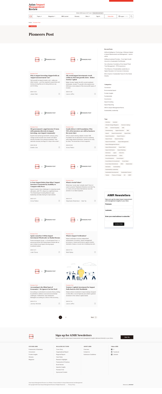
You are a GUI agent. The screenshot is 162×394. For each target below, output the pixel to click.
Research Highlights (61, 359)
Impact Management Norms (112, 144)
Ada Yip (83, 201)
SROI (122, 164)
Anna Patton (70, 147)
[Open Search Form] (131, 16)
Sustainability (116, 166)
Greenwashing (109, 130)
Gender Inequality (114, 127)
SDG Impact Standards (111, 155)
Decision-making (125, 125)
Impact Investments (110, 141)
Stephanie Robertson (73, 201)
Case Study (59, 357)
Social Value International (111, 164)
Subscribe (110, 16)
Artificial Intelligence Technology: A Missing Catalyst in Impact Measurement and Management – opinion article (118, 54)
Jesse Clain (34, 94)
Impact (107, 133)
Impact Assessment (117, 133)
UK (124, 175)
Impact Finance (121, 136)
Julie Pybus (34, 252)
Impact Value (122, 147)
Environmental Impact (110, 90)
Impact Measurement (110, 147)
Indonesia (107, 152)
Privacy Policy (71, 384)
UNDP (129, 175)
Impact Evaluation (109, 136)
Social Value (125, 161)
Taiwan (107, 175)
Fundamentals (108, 96)
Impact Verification (110, 150)
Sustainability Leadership (111, 110)
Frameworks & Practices (63, 362)
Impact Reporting (109, 104)
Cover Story (59, 349)
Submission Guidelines (90, 354)
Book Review (60, 364)
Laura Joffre (70, 94)
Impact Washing (121, 150)
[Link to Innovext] (131, 384)
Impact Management (123, 141)
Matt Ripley (69, 252)
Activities (107, 122)
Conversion (107, 87)
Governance (107, 99)
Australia (115, 122)
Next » (94, 317)
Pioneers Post (34, 73)
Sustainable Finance (126, 172)
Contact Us (87, 352)
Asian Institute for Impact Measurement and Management (68, 382)
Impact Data (127, 133)
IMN (128, 130)
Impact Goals (108, 138)
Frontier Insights (108, 93)
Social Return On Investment (112, 161)
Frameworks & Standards (36, 349)
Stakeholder (129, 164)
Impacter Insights (60, 367)
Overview (86, 349)
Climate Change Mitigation (112, 125)
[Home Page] (37, 6)
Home (30, 22)
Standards (108, 166)
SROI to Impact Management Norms (114, 107)
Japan (114, 152)
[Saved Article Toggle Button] (59, 94)
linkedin (115, 354)
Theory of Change (116, 175)
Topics (39, 16)
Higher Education (120, 130)
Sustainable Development (111, 172)
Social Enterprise (109, 158)
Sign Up (127, 337)
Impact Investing (108, 102)
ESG (106, 127)
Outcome (121, 152)
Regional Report (60, 354)
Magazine (51, 16)
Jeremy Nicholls (35, 304)
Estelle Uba (34, 147)
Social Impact (120, 158)
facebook (116, 352)
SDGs (120, 155)
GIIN (123, 127)
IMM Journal (65, 16)
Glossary (77, 16)
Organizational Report (62, 352)
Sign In (98, 16)
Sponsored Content (61, 372)
